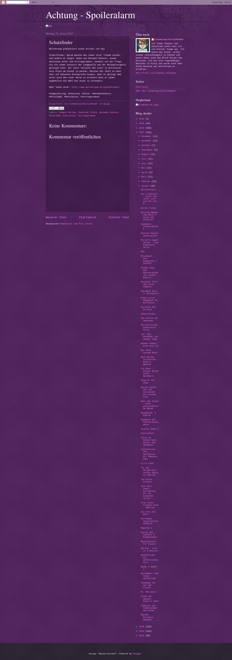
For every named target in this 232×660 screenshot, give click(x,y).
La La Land (147, 463)
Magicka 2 (146, 528)
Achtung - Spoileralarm (90, 14)
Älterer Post (119, 217)
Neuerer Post (56, 217)
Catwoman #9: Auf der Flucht (148, 585)
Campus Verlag (67, 112)
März (144, 177)
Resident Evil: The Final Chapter (149, 284)
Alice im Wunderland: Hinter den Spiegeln (149, 441)
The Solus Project (146, 480)
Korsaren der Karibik (148, 308)
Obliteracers (148, 189)
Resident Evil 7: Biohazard (149, 292)
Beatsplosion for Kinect (148, 542)
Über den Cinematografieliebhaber (156, 91)
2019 (142, 123)
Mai (143, 168)
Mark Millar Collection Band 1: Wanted (148, 361)
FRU (143, 252)
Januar (145, 186)
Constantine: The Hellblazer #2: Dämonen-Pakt (149, 454)
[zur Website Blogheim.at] (147, 105)
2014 (142, 635)
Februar (146, 181)
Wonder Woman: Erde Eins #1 (149, 344)
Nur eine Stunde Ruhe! (149, 351)
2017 (142, 132)
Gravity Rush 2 (149, 429)
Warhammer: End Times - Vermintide (149, 576)
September (147, 150)
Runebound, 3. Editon (149, 414)
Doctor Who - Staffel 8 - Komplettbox (149, 534)
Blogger (137, 654)
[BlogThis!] (53, 108)
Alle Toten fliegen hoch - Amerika (149, 505)
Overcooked (147, 433)
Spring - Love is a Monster (149, 549)
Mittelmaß (54, 116)
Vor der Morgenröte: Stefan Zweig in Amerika (149, 471)
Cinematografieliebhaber (169, 39)
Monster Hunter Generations (149, 234)
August (145, 154)
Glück (94, 112)
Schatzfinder (148, 314)
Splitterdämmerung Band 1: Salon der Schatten (149, 216)
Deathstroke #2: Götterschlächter (149, 559)
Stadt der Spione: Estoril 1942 (149, 598)
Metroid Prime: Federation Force (149, 327)
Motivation (69, 116)
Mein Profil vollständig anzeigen (156, 73)
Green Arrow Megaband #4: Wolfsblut (149, 300)
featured (83, 112)
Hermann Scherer (109, 112)
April (145, 172)
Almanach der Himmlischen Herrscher (149, 608)
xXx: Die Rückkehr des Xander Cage (149, 336)
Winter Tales (148, 208)
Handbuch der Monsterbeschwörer (149, 422)
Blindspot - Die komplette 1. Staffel (149, 260)
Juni (144, 163)
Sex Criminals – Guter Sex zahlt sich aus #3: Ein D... (149, 199)
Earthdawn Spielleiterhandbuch (149, 521)
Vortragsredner (87, 116)
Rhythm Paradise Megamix (147, 617)
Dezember (147, 136)
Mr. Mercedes (148, 592)
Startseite (87, 217)
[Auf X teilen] (56, 108)
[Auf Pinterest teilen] (62, 108)
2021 (142, 119)
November (147, 141)
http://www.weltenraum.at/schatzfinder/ (96, 87)
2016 (142, 626)
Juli (144, 159)
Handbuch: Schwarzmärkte (149, 226)
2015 (142, 631)
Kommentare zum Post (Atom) (76, 224)
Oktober (146, 145)
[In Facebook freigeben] (59, 108)
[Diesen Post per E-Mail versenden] (50, 108)
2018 (142, 128)
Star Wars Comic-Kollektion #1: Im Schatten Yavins (148, 492)
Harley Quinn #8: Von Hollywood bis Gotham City (148, 392)
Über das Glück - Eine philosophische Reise (149, 405)
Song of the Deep (148, 381)
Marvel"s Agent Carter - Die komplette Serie (149, 244)
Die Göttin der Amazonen (149, 319)
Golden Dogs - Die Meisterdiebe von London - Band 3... (149, 273)
